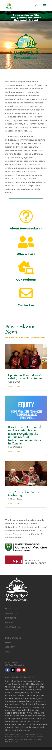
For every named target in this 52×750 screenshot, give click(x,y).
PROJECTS (11, 618)
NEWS (8, 642)
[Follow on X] (13, 670)
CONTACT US (12, 627)
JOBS (8, 652)
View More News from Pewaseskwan (25, 337)
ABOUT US (11, 613)
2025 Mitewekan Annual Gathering (24, 493)
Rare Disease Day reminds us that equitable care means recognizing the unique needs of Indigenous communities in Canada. (25, 435)
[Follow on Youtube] (24, 670)
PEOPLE (9, 622)
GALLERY (10, 647)
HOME (8, 608)
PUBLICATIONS (13, 638)
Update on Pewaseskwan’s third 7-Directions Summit (26, 376)
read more (14, 386)
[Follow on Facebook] (7, 670)
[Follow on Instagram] (18, 670)
